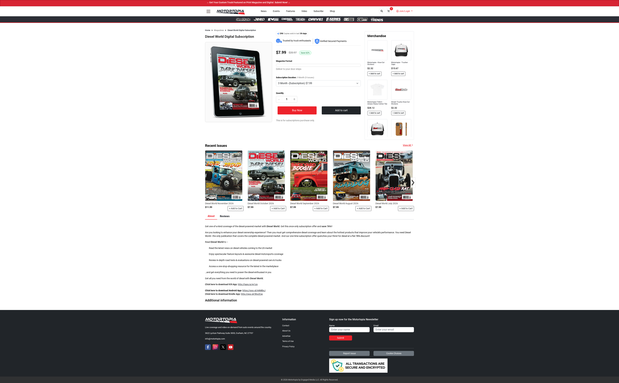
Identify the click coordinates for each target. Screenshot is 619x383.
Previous (206, 84)
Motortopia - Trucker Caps (399, 63)
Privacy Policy (288, 346)
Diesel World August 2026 (345, 203)
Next (271, 84)
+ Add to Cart (235, 208)
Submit (340, 338)
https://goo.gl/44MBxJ (253, 290)
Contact (285, 325)
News (263, 11)
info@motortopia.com (215, 339)
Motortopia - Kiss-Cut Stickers (375, 63)
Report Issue (349, 353)
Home (207, 30)
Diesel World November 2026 (219, 203)
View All (407, 145)
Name (332, 325)
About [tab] (211, 216)
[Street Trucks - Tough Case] (401, 129)
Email (375, 325)
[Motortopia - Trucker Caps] (401, 50)
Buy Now (297, 110)
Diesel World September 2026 (304, 203)
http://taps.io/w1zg (248, 284)
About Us (286, 331)
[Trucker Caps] (377, 129)
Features (290, 11)
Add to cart (341, 110)
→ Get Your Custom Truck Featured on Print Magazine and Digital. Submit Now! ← (229, 2)
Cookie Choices (393, 353)
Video (304, 11)
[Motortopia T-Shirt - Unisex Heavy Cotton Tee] (377, 89)
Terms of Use (288, 341)
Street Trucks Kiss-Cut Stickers (400, 103)
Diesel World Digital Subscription (242, 30)
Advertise (286, 336)
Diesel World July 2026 (386, 203)
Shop (332, 11)
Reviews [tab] (225, 216)
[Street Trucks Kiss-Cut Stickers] (401, 89)
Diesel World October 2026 (261, 203)
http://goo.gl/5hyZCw (252, 294)
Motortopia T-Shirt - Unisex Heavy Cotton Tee (377, 103)
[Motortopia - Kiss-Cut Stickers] (377, 50)
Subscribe (318, 11)
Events (276, 11)
